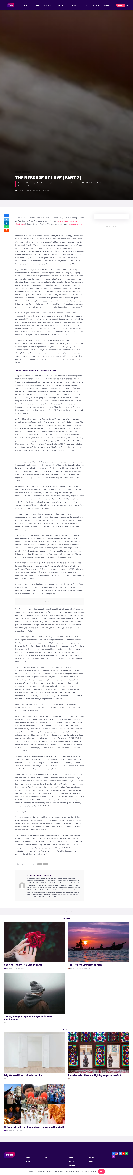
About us (91, 1157)
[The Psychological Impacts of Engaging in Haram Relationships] (34, 999)
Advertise (72, 1161)
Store (90, 1153)
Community (29, 1161)
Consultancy (72, 1165)
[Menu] (5, 5)
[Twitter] (120, 1153)
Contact (91, 1161)
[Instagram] (116, 1153)
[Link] (10, 5)
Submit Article (73, 1153)
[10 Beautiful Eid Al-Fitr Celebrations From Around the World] (34, 1108)
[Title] (126, 1153)
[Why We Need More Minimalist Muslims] (34, 1056)
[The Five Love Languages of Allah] (98, 946)
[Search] (127, 5)
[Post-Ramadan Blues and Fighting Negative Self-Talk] (98, 1056)
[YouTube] (123, 1153)
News (46, 1157)
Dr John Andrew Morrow (26, 190)
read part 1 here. (75, 224)
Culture (28, 1157)
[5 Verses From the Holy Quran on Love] (34, 946)
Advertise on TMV (49, 601)
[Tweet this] (6, 219)
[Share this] (6, 215)
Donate (71, 1157)
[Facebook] (113, 1153)
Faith (27, 1153)
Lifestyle (48, 1153)
